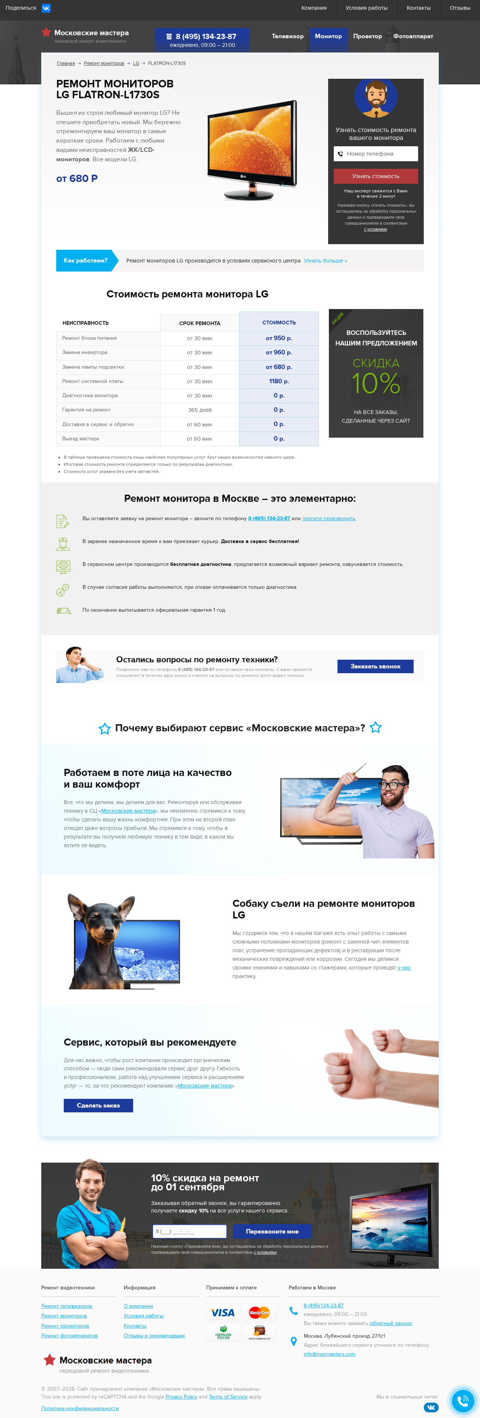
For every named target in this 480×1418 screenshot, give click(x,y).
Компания (314, 8)
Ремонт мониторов (64, 1316)
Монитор (328, 36)
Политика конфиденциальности (80, 1408)
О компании (138, 1306)
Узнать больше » (325, 260)
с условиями (375, 229)
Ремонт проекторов (65, 1326)
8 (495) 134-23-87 (206, 36)
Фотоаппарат (413, 36)
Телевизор (288, 36)
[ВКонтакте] (46, 8)
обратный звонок (391, 1323)
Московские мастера (128, 810)
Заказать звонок (375, 666)
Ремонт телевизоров (66, 1306)
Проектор (367, 36)
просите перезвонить (328, 518)
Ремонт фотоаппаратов (69, 1335)
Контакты (419, 8)
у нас (404, 967)
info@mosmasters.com (330, 1354)
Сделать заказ (98, 1105)
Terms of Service (228, 1397)
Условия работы (367, 8)
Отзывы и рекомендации (154, 1335)
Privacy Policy (181, 1397)
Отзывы (460, 8)
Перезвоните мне (272, 1231)
